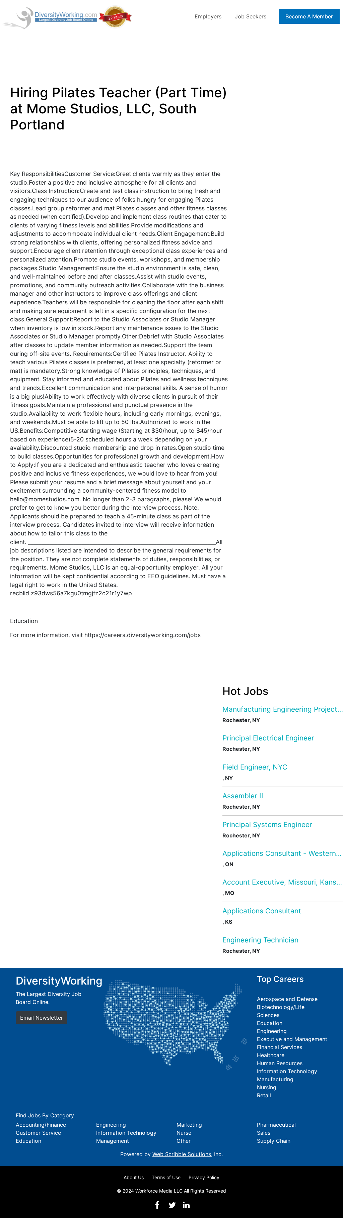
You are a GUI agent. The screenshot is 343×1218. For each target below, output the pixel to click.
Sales (263, 1132)
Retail (264, 1095)
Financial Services (279, 1047)
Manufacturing (275, 1079)
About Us (134, 1177)
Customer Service (38, 1132)
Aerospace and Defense (287, 999)
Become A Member (309, 16)
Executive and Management (292, 1039)
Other (184, 1140)
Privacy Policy (204, 1177)
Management (112, 1140)
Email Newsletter (41, 1017)
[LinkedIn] (186, 1205)
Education (269, 1023)
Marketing (189, 1124)
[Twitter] (172, 1205)
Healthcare (270, 1055)
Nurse (184, 1132)
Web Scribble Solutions (181, 1154)
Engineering (272, 1031)
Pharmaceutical (276, 1124)
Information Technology (287, 1071)
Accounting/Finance (41, 1124)
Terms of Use (166, 1177)
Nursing (266, 1087)
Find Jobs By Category (45, 1115)
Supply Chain (273, 1140)
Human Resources (279, 1063)
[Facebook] (157, 1205)
